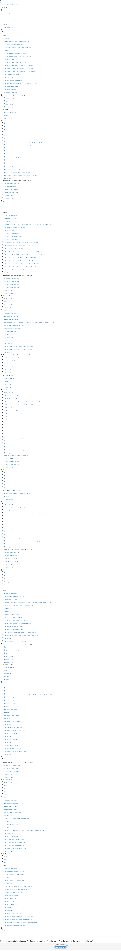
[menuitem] (1, 3)
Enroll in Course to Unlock (60, 947)
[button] (1, 1)
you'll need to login (65, 945)
